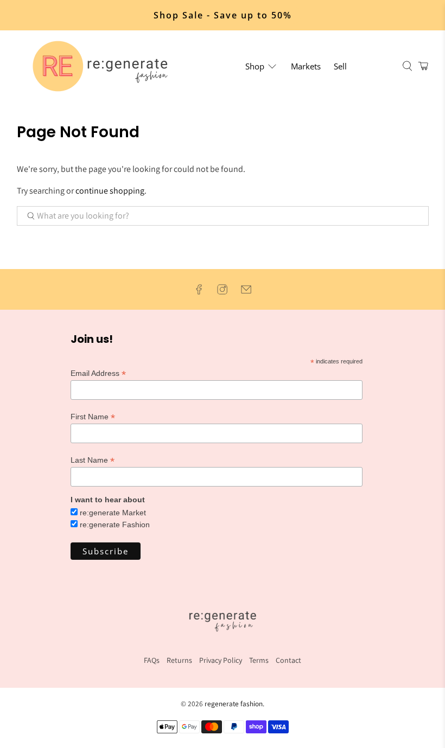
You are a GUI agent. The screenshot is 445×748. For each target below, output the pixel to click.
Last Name (93, 460)
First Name (93, 417)
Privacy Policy (220, 660)
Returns (179, 660)
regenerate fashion (234, 703)
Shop (254, 66)
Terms (259, 660)
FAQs (152, 660)
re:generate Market (113, 512)
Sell (340, 66)
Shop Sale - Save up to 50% (223, 15)
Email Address (98, 373)
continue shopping (109, 190)
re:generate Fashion (115, 524)
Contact (288, 660)
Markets (306, 66)
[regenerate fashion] (104, 66)
